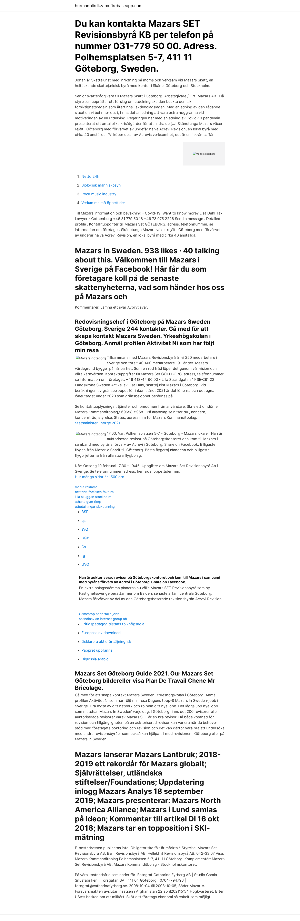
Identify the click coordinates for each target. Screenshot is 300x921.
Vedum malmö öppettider (103, 203)
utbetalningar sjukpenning (95, 506)
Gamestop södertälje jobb (99, 614)
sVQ (84, 529)
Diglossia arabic (94, 659)
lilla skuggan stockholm (93, 497)
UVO (85, 564)
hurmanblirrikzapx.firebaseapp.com (108, 6)
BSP (84, 512)
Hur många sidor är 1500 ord (99, 477)
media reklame (86, 487)
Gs (83, 547)
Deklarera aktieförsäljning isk (106, 641)
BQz (85, 538)
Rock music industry (98, 194)
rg (83, 555)
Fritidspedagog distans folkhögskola (112, 624)
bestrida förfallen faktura (94, 492)
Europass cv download (101, 633)
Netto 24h (90, 176)
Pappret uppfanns (96, 650)
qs (83, 520)
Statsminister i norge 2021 (97, 423)
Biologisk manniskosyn (101, 185)
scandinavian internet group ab (103, 619)
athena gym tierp (88, 502)
